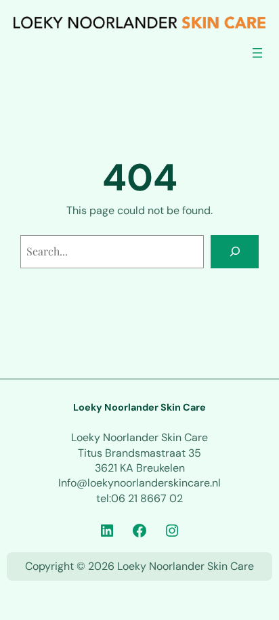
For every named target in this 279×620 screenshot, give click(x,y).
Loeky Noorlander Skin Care (139, 407)
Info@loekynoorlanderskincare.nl (139, 483)
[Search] (235, 251)
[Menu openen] (257, 53)
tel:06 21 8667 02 (139, 498)
